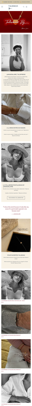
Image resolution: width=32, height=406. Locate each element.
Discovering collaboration (16, 197)
